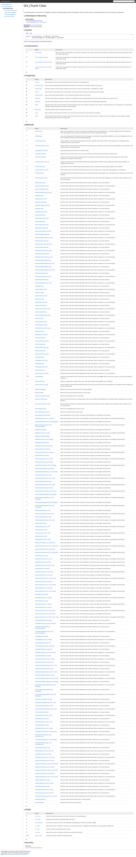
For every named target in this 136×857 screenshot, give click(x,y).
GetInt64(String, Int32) (41, 302)
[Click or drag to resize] (23, 11)
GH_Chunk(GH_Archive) (41, 57)
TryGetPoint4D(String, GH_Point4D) (44, 773)
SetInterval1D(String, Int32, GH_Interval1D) (47, 546)
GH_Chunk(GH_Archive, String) (43, 62)
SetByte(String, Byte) (40, 429)
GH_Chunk (38, 52)
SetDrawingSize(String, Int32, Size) (44, 513)
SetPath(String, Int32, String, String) (44, 565)
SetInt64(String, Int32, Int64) (43, 539)
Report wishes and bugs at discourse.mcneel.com (14, 854)
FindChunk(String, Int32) (41, 170)
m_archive (38, 816)
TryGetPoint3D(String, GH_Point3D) (44, 767)
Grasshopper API (6, 4)
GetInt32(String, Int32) (41, 295)
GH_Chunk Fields (9, 16)
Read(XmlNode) (39, 392)
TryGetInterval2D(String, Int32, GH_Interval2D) (43, 743)
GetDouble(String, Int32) (41, 224)
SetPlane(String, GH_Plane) (42, 568)
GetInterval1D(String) (41, 305)
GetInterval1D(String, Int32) (42, 308)
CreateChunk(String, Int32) (42, 162)
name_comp (38, 835)
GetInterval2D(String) (41, 312)
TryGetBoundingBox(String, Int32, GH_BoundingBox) (44, 632)
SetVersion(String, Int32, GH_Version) (45, 610)
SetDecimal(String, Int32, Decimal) (44, 452)
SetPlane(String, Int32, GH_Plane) (44, 571)
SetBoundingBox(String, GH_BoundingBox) (47, 421)
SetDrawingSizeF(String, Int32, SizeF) (45, 520)
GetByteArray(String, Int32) (42, 205)
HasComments (39, 95)
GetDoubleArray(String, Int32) (43, 231)
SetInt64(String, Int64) (41, 536)
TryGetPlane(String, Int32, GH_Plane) (45, 757)
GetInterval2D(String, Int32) (42, 315)
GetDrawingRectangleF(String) (43, 266)
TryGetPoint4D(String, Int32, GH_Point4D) (46, 776)
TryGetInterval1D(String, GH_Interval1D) (46, 731)
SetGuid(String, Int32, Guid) (42, 526)
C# (27, 33)
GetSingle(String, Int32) (41, 360)
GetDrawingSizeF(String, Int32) (43, 283)
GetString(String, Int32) (41, 367)
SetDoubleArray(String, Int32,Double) (45, 465)
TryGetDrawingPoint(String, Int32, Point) (46, 672)
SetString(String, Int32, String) (43, 604)
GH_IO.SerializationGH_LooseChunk (36, 22)
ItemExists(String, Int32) (41, 384)
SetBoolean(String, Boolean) (42, 415)
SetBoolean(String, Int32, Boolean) (44, 418)
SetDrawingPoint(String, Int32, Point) (45, 484)
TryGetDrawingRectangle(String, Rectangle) (46, 681)
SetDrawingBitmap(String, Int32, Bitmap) (46, 471)
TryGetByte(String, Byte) (41, 636)
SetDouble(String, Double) (42, 455)
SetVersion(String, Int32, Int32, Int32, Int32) (47, 617)
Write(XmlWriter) (39, 802)
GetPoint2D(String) (40, 337)
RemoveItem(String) (40, 408)
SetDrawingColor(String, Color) (43, 475)
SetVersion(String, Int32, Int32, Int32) (45, 613)
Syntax (28, 30)
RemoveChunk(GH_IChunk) (42, 396)
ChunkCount (38, 88)
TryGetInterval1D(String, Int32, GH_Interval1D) (43, 735)
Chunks (37, 92)
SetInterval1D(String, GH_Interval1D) (45, 542)
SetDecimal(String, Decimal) (42, 449)
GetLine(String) (39, 318)
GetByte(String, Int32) (41, 199)
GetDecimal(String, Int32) (42, 218)
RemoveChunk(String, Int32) (42, 404)
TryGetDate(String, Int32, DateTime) (44, 646)
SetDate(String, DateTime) (42, 442)
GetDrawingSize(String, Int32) (43, 276)
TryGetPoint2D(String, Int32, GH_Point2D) (46, 763)
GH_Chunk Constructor (11, 10)
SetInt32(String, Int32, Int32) (43, 533)
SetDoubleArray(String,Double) (44, 462)
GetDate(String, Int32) (41, 211)
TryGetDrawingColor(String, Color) (44, 662)
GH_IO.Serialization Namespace (33, 847)
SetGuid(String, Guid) (41, 523)
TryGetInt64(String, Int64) (42, 725)
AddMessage (38, 136)
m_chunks (38, 819)
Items (36, 113)
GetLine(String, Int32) (41, 321)
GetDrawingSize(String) (41, 273)
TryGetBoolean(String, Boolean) (43, 620)
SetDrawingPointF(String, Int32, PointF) (45, 491)
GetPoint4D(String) (40, 350)
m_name (37, 832)
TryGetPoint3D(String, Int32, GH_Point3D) (46, 770)
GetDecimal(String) (40, 215)
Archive (37, 82)
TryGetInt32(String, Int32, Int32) (44, 722)
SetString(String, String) (41, 601)
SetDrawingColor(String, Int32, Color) (45, 478)
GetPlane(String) (39, 331)
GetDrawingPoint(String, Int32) (43, 250)
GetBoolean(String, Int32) (42, 186)
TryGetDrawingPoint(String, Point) (44, 668)
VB (30, 33)
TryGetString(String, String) (42, 786)
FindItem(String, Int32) (41, 178)
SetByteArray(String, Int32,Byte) (44, 439)
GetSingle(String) (39, 357)
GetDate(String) (39, 208)
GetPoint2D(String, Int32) (42, 341)
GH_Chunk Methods (10, 14)
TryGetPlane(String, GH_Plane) (43, 754)
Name (36, 116)
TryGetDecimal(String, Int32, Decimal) (45, 652)
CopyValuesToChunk (40, 153)
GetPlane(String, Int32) (41, 334)
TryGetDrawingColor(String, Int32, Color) (46, 665)
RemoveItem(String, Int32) (42, 412)
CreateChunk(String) (40, 157)
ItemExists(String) (40, 381)
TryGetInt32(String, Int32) (42, 718)
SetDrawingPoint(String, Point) (43, 481)
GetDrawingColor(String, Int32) (43, 244)
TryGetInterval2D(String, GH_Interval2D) (46, 739)
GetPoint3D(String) (40, 344)
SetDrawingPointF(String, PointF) (44, 488)
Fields (28, 809)
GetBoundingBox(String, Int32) (43, 192)
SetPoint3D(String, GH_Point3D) (43, 581)
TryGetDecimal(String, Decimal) (43, 649)
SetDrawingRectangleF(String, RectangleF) (46, 502)
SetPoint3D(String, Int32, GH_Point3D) (45, 584)
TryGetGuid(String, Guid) (41, 712)
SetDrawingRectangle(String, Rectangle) (46, 494)
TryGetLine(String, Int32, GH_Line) (44, 751)
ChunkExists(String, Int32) (42, 145)
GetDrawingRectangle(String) (43, 260)
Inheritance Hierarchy (35, 15)
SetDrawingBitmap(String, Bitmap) (44, 468)
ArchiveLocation (39, 85)
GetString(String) (39, 363)
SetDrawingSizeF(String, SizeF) (43, 517)
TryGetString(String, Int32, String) (44, 789)
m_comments (38, 822)
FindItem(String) (39, 173)
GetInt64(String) (39, 299)
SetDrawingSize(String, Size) (42, 510)
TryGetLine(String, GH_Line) (42, 747)
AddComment (39, 131)
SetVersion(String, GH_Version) (43, 607)
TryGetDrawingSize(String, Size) (43, 699)
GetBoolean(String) (40, 182)
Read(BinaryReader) (40, 389)
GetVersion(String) (40, 370)
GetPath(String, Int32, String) (43, 328)
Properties (30, 75)
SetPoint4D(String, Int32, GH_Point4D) (45, 591)
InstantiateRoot (39, 376)
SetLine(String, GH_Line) (41, 555)
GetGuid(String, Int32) (41, 289)
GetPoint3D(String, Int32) (42, 347)
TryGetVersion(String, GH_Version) (44, 793)
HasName (37, 101)
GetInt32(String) (39, 292)
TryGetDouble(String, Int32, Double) (45, 659)
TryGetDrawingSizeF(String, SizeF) (44, 705)
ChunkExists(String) (40, 141)
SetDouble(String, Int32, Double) (44, 458)
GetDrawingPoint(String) (41, 247)
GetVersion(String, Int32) (42, 373)
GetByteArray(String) (40, 202)
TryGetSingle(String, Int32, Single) (44, 783)
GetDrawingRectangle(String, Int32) (44, 263)
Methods (29, 124)
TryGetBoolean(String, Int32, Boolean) (45, 623)
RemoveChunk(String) (41, 399)
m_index (37, 826)
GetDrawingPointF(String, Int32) (44, 257)
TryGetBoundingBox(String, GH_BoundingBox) (42, 627)
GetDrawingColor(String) (41, 241)
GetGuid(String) (39, 286)
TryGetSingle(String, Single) (42, 780)
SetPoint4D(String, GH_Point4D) (43, 588)
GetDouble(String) (40, 221)
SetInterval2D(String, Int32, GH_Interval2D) (47, 552)
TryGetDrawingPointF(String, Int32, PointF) (46, 678)
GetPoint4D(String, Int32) (42, 354)
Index (36, 105)
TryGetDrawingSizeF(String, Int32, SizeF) (46, 709)
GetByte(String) (39, 195)
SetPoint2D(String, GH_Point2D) (43, 575)
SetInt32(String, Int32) (41, 529)
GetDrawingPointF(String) (42, 253)
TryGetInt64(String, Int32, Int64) (44, 728)
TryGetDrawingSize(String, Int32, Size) (45, 702)
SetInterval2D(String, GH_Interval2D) (45, 549)
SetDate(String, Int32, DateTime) (44, 446)
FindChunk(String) (40, 166)
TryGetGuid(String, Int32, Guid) (43, 715)
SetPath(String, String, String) (43, 562)
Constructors (31, 45)
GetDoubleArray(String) (41, 228)
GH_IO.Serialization (7, 6)
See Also (29, 842)
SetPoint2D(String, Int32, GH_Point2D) (45, 578)
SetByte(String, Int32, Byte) (42, 433)
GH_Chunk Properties (10, 12)
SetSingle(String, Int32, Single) (43, 597)
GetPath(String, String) (41, 325)
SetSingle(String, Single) (41, 594)
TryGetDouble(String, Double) (43, 655)
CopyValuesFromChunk (41, 150)
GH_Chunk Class (8, 8)
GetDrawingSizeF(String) (41, 279)
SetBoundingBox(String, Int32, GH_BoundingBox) (43, 425)
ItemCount (38, 109)
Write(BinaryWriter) (40, 799)
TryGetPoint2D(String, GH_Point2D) (44, 760)
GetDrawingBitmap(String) (42, 234)
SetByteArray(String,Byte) (42, 436)
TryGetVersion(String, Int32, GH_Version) (46, 796)
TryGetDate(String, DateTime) (43, 642)
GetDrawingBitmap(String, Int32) (44, 237)
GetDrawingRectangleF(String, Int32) (45, 270)
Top (26, 72)
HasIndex (37, 98)
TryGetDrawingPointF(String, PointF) (45, 675)
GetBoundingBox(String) (41, 189)
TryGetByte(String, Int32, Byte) (43, 639)
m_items (37, 829)
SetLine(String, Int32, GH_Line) (43, 559)
